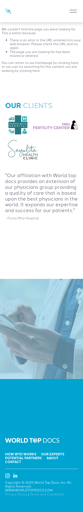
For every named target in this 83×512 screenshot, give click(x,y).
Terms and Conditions (47, 494)
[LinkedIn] (15, 475)
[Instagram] (7, 475)
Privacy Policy (16, 494)
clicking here (68, 62)
